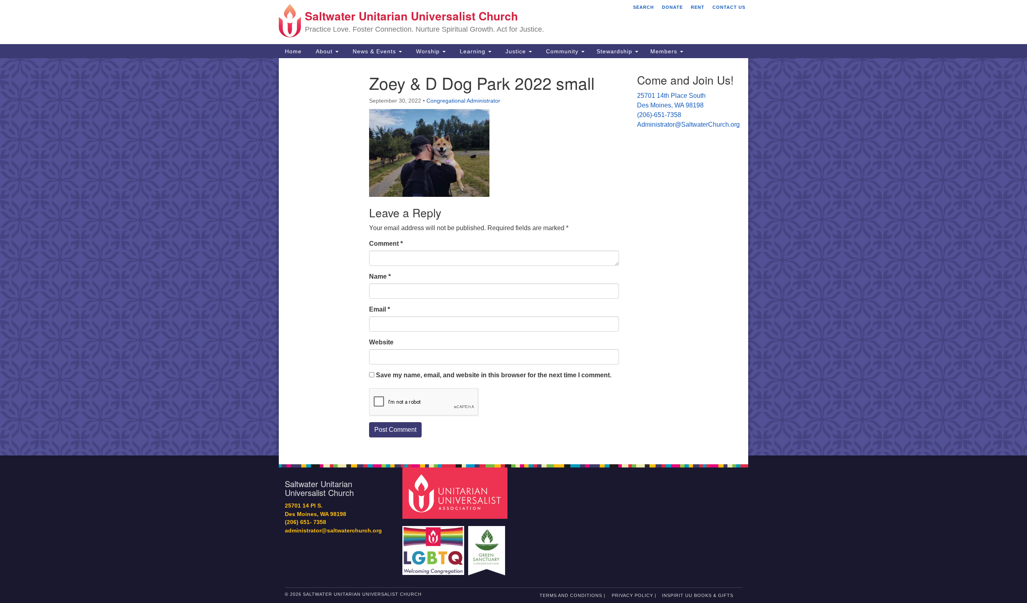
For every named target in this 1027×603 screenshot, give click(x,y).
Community (562, 51)
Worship (428, 51)
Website (381, 342)
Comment (386, 243)
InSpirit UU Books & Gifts (697, 595)
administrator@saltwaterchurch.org (333, 531)
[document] (513, 256)
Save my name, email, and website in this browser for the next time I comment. (493, 375)
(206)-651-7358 (659, 114)
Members (664, 51)
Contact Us (728, 7)
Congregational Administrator (463, 100)
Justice (515, 51)
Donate (672, 7)
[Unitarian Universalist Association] (456, 493)
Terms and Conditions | (572, 595)
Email (379, 309)
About (324, 51)
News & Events (374, 51)
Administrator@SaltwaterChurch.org (688, 124)
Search (643, 7)
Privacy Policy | (634, 595)
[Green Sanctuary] (487, 547)
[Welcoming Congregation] (434, 547)
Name (380, 276)
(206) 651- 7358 (305, 522)
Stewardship (615, 51)
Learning (472, 51)
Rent (697, 7)
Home (293, 51)
